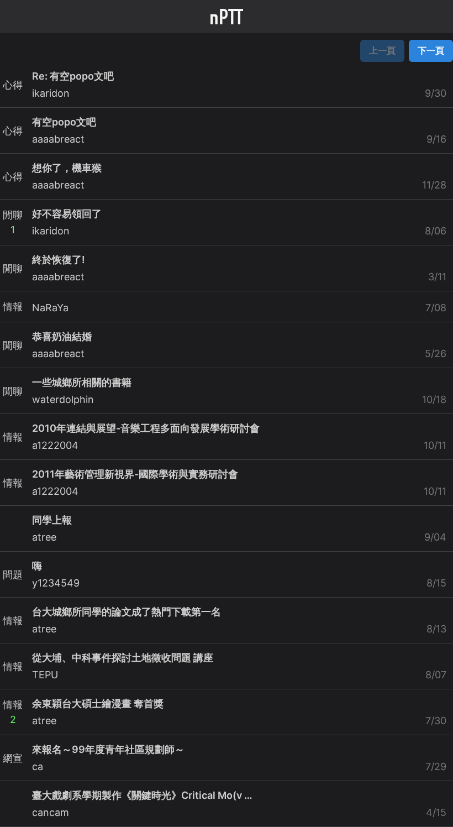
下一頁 (431, 50)
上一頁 (382, 50)
